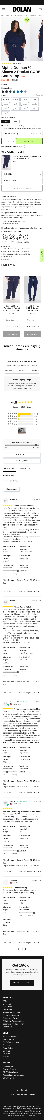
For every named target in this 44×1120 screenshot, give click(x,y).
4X (24, 108)
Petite (15, 121)
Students (6, 1051)
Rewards (6, 1054)
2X (6, 108)
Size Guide (7, 1007)
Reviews (6, 1057)
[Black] (2, 91)
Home (2, 15)
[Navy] (6, 91)
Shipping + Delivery (11, 1015)
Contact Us (7, 1027)
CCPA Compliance (10, 1072)
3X (15, 108)
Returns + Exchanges (12, 1012)
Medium (6, 104)
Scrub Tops (9, 15)
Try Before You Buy (11, 1042)
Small (34, 99)
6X (6, 113)
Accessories (8, 1045)
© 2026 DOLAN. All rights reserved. (22, 1094)
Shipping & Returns (8, 196)
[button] (35, 591)
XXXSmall (6, 99)
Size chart (39, 95)
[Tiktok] (26, 1090)
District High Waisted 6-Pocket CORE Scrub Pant (27, 157)
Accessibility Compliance (13, 1075)
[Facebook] (17, 1090)
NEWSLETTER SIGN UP (22, 983)
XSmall (25, 99)
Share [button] (8, 591)
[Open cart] (40, 9)
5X (34, 108)
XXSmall (15, 99)
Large (15, 104)
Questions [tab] (23, 469)
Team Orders (8, 1048)
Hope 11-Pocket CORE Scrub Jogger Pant (32, 308)
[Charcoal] (10, 91)
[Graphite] (25, 91)
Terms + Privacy (9, 1069)
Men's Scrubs (8, 1039)
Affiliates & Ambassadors (13, 1021)
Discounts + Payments (12, 1018)
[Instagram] (22, 1090)
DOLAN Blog (8, 1078)
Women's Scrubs (10, 1037)
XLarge (25, 104)
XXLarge (34, 104)
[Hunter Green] (14, 91)
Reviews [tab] (7, 469)
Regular (6, 121)
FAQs (5, 1001)
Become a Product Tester (13, 1024)
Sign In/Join (8, 1004)
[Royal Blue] (17, 91)
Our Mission (8, 1066)
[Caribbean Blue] (21, 91)
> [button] (29, 949)
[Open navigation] (4, 9)
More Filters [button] (12, 489)
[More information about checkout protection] (24, 146)
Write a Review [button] (23, 455)
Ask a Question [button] (23, 461)
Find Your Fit (8, 1010)
